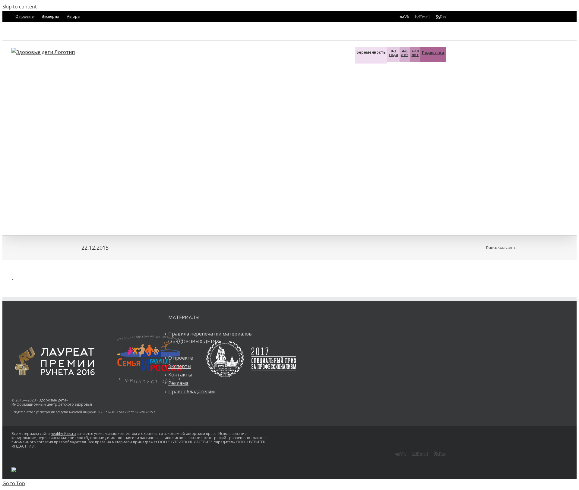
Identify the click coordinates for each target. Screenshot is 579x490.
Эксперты (179, 366)
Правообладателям (191, 391)
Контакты (180, 374)
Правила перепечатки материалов (210, 333)
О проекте (180, 357)
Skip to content (19, 6)
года (393, 52)
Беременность (371, 52)
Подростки (433, 52)
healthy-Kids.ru (63, 433)
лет (404, 52)
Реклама (178, 383)
